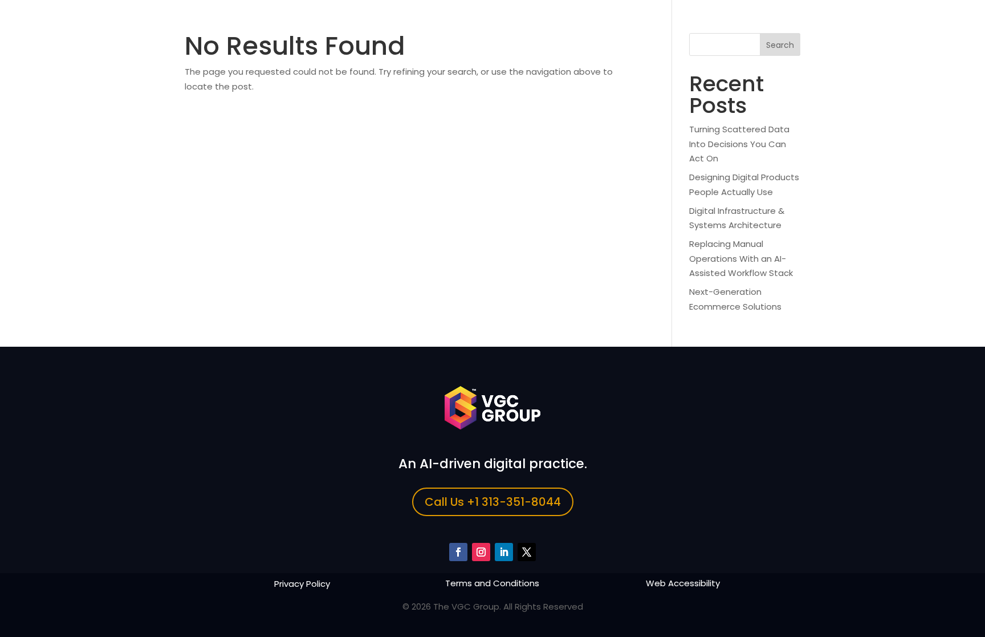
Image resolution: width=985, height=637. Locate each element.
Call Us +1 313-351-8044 (493, 502)
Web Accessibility (683, 583)
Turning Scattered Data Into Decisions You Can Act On (739, 143)
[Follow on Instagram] (481, 552)
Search (780, 45)
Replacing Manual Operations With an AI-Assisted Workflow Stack (741, 258)
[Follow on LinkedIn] (504, 552)
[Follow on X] (527, 552)
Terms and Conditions (492, 583)
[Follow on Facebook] (458, 552)
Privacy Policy (302, 584)
